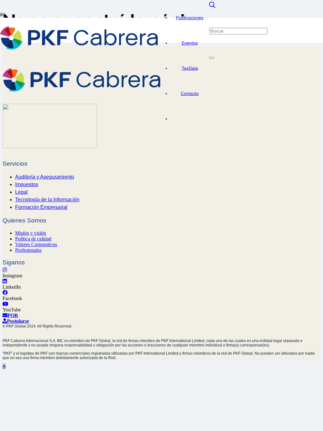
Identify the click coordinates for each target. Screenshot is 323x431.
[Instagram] (5, 270)
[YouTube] (5, 304)
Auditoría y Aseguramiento (44, 177)
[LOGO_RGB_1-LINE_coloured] (79, 47)
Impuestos (26, 184)
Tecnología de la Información (47, 199)
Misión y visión (30, 233)
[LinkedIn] (5, 281)
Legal (21, 192)
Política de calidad (33, 238)
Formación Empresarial (41, 207)
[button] (212, 5)
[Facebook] (5, 292)
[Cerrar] (211, 58)
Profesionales (28, 250)
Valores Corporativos (36, 244)
